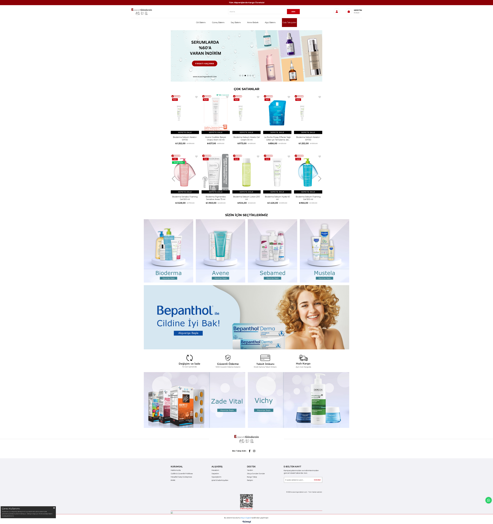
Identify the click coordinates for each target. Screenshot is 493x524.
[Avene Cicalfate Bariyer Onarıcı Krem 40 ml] (185, 112)
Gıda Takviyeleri (289, 22)
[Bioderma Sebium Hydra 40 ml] (277, 172)
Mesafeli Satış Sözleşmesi (181, 477)
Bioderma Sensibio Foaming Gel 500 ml (185, 198)
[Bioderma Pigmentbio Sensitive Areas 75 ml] (216, 172)
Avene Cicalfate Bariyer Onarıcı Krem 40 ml (184, 138)
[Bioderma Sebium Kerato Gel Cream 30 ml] (216, 112)
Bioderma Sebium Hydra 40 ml (277, 198)
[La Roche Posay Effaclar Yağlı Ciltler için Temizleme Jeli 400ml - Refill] (246, 112)
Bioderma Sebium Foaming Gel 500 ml (308, 198)
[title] (246, 361)
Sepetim (215, 473)
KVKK (173, 480)
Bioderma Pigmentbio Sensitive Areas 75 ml (216, 198)
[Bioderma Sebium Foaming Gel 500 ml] (308, 172)
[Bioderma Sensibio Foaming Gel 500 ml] (185, 172)
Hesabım (215, 470)
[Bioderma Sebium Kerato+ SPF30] (277, 112)
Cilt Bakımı (201, 22)
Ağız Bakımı (270, 22)
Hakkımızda (176, 470)
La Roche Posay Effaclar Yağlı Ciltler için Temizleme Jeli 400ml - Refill (246, 138)
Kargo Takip (252, 477)
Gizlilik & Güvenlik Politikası (182, 473)
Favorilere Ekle (196, 97)
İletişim (250, 480)
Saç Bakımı (236, 22)
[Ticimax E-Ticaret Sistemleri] (246, 522)
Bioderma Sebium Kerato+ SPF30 (277, 138)
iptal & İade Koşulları (220, 480)
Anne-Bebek (252, 22)
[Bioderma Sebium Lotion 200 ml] (246, 172)
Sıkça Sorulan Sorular (256, 473)
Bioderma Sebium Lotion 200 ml (246, 198)
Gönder (317, 480)
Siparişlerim (216, 477)
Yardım (250, 470)
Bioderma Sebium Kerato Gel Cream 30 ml (216, 138)
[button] (240, 75)
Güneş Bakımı (218, 22)
